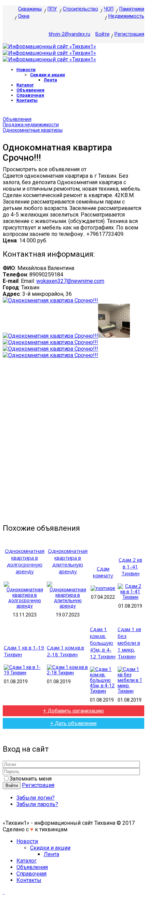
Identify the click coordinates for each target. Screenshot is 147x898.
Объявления (30, 90)
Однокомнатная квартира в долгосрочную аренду (24, 561)
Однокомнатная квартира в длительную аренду (68, 561)
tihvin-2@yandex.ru (69, 34)
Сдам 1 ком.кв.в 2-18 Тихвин (65, 651)
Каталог (25, 84)
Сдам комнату (103, 572)
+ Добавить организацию (73, 711)
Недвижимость (126, 16)
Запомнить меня (31, 778)
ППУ (52, 9)
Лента (50, 79)
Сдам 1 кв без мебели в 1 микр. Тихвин (129, 643)
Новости (26, 69)
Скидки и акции (47, 74)
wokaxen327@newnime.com (70, 281)
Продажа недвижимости (31, 124)
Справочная (30, 95)
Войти (102, 34)
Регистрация (129, 34)
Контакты (27, 100)
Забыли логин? (35, 798)
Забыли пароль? (37, 804)
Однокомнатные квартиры (33, 130)
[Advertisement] (73, 440)
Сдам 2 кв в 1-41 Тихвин (130, 566)
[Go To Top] (3, 892)
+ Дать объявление (73, 723)
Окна (23, 16)
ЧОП (108, 9)
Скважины (30, 9)
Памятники (131, 9)
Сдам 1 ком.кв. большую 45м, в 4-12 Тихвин (103, 643)
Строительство (80, 9)
